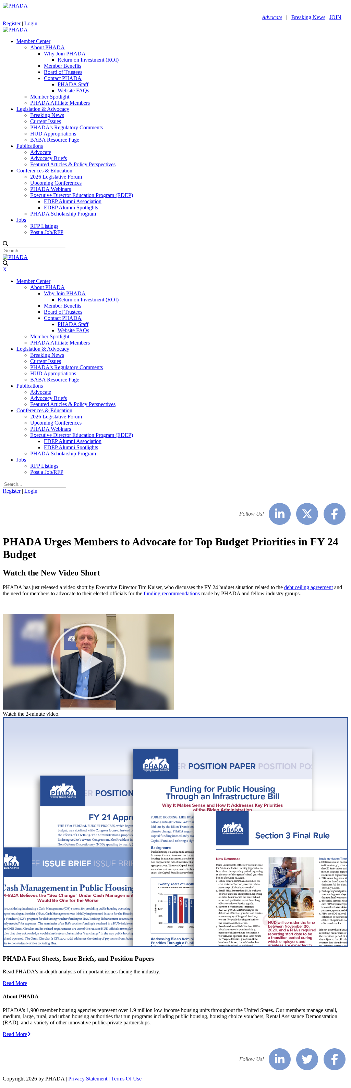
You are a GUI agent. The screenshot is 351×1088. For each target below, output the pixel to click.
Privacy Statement (87, 1078)
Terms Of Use (126, 1078)
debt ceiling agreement (308, 587)
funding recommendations (172, 593)
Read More (15, 983)
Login (30, 23)
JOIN (335, 17)
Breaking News (308, 17)
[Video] (88, 708)
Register (12, 23)
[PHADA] (15, 6)
